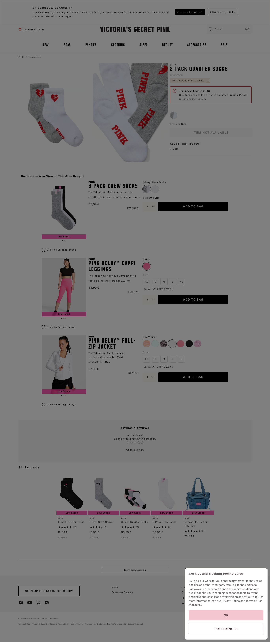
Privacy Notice (231, 600)
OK (226, 615)
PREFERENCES (226, 629)
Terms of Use (254, 600)
